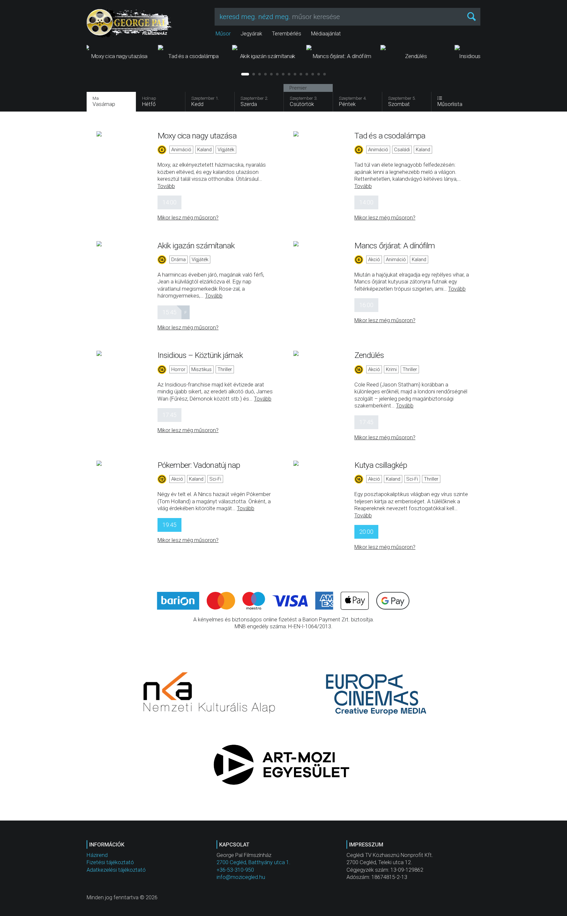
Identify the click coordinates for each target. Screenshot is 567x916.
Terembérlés (286, 34)
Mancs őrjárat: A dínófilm (394, 245)
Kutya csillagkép (380, 465)
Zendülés (369, 355)
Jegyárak (251, 34)
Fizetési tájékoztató (110, 862)
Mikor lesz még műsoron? (188, 218)
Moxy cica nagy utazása (197, 135)
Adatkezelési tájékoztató (116, 870)
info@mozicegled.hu (241, 877)
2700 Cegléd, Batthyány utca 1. (253, 862)
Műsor (223, 34)
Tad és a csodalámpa (389, 135)
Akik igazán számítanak (196, 245)
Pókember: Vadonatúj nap (199, 465)
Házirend (97, 855)
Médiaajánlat (326, 34)
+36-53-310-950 (235, 870)
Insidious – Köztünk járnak (200, 355)
